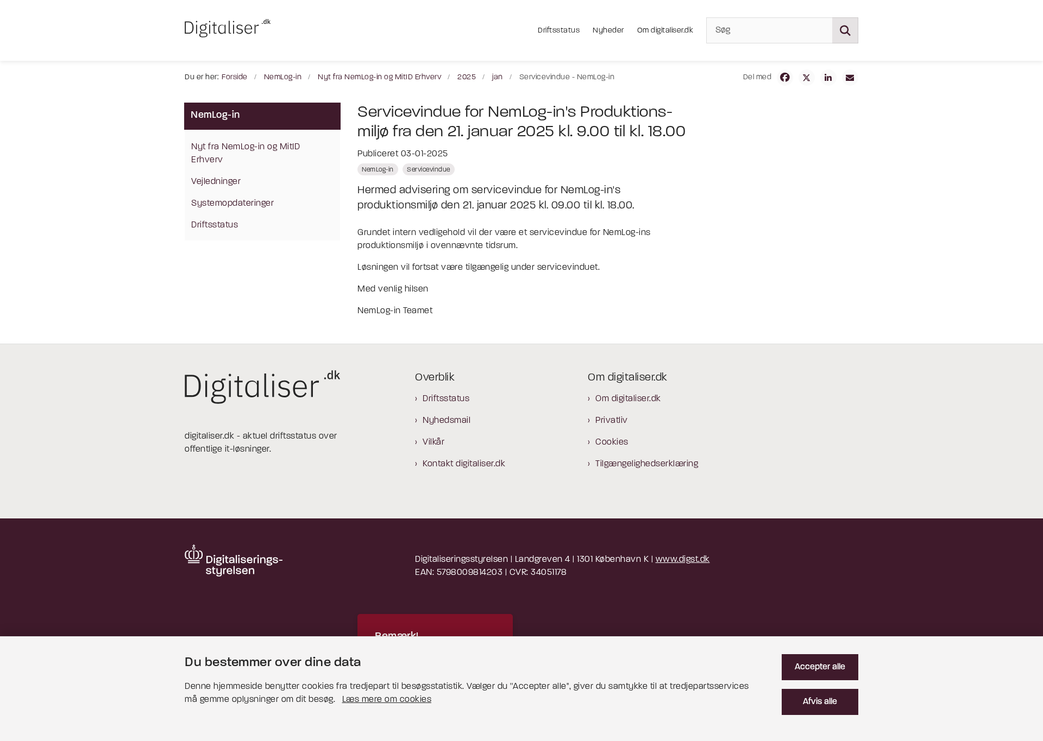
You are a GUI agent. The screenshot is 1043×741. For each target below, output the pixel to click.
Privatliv (611, 420)
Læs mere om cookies (387, 699)
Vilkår (433, 442)
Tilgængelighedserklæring (646, 464)
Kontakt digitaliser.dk (464, 464)
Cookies (612, 442)
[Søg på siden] (845, 30)
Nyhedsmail (446, 420)
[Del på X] (807, 77)
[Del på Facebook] (785, 77)
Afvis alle (820, 702)
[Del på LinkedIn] (828, 77)
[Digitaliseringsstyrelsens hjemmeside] (233, 560)
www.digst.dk (683, 559)
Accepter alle (820, 667)
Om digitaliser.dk (628, 399)
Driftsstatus (446, 399)
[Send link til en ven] (850, 77)
